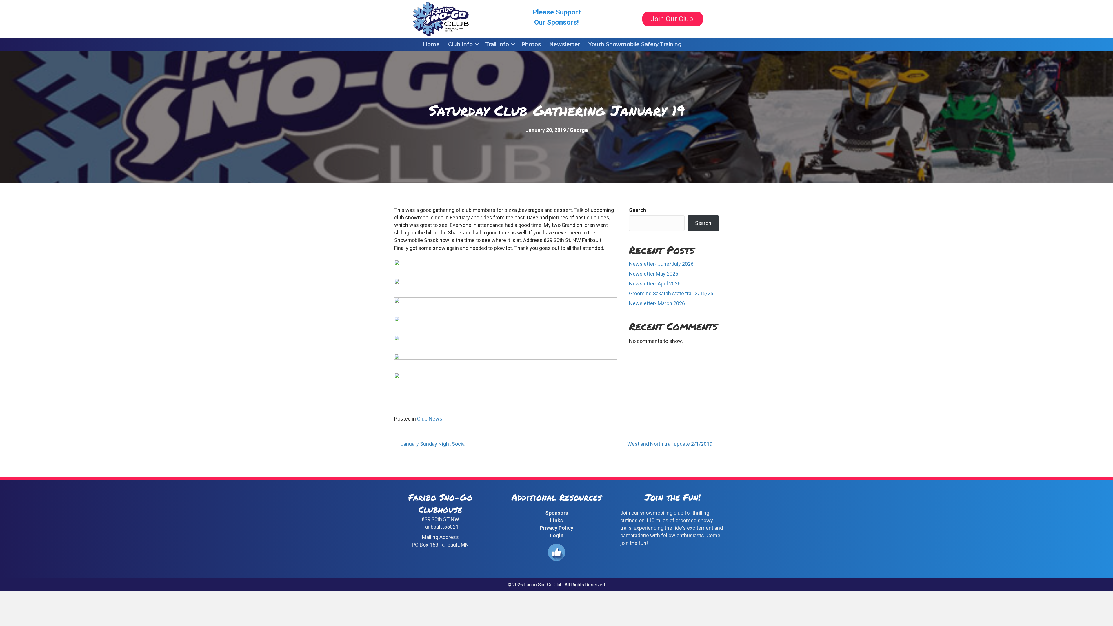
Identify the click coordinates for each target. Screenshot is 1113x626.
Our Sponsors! (556, 22)
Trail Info (497, 44)
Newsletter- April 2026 (655, 284)
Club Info (460, 44)
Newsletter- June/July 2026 (661, 264)
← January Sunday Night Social (430, 444)
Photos (531, 44)
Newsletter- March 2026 (657, 303)
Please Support (556, 12)
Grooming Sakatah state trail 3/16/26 (671, 293)
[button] (477, 44)
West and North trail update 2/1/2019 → (673, 444)
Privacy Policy (556, 528)
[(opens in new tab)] (556, 552)
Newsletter (564, 44)
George (579, 130)
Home (431, 44)
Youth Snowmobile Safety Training (635, 44)
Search (637, 210)
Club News (429, 419)
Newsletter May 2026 (653, 274)
